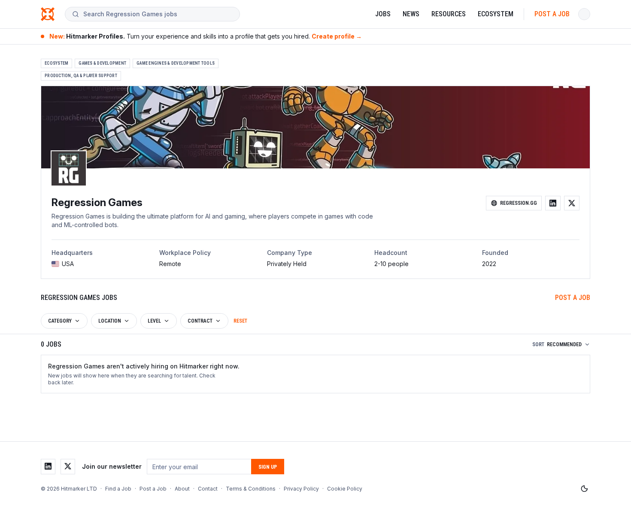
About (182, 488)
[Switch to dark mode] (584, 489)
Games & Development (102, 63)
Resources (448, 14)
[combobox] (158, 14)
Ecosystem (495, 14)
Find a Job (118, 488)
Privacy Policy (301, 488)
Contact (208, 488)
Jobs (383, 14)
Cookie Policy (344, 488)
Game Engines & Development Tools (176, 63)
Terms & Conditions (251, 488)
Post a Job (552, 14)
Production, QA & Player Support (81, 75)
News (411, 14)
